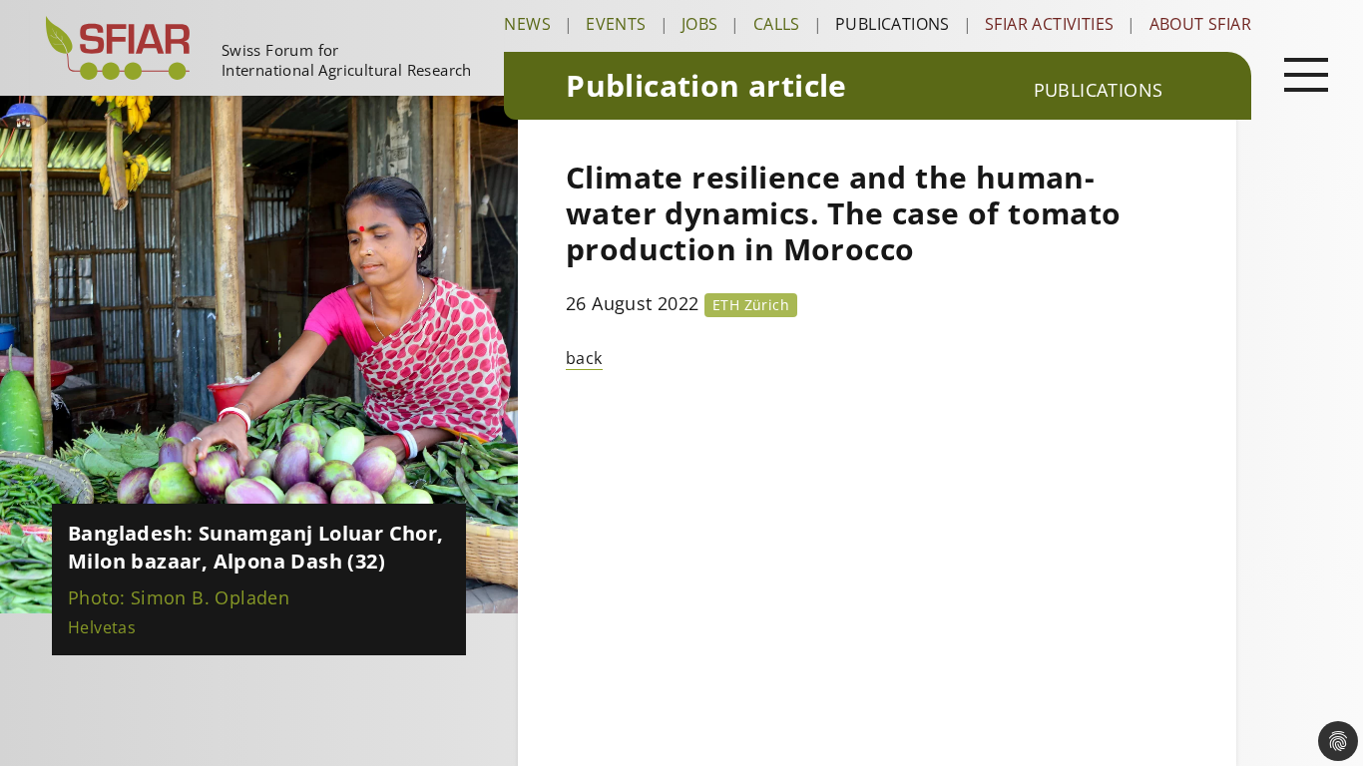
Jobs (700, 24)
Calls (776, 24)
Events (616, 24)
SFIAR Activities (1049, 24)
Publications (892, 24)
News (527, 24)
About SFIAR (1200, 24)
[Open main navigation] (1306, 74)
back (584, 358)
